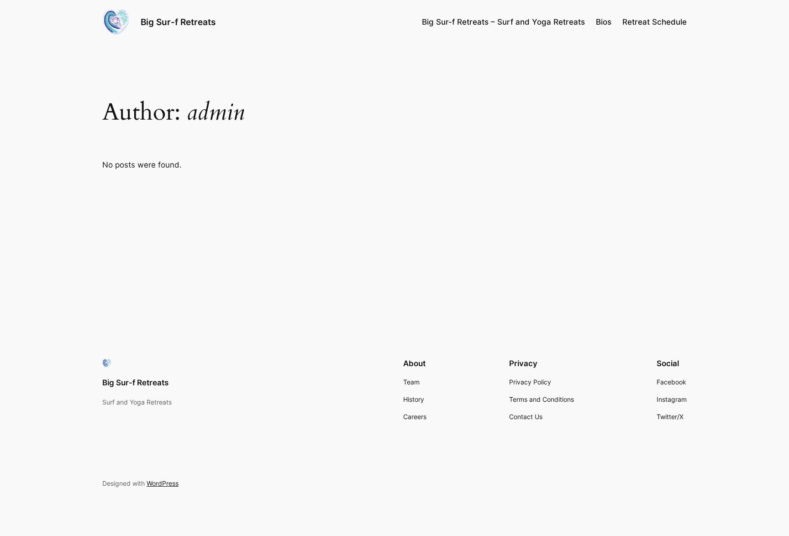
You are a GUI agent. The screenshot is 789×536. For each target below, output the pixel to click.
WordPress (163, 483)
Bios (603, 21)
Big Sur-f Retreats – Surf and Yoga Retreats (503, 21)
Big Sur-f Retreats (178, 21)
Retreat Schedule (654, 21)
